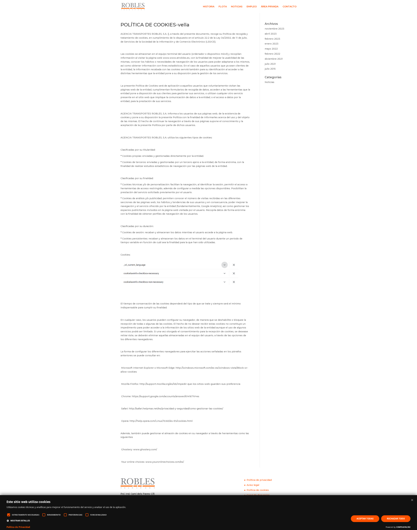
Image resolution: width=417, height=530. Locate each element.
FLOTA (223, 6)
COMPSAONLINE (403, 527)
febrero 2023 (272, 38)
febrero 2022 (272, 53)
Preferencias (75, 515)
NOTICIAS (236, 6)
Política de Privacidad (18, 527)
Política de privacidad (259, 479)
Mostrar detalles (20, 520)
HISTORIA (208, 6)
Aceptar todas (365, 518)
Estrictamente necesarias (25, 515)
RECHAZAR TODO (396, 518)
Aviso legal (253, 485)
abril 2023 (271, 33)
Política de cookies (258, 490)
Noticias (269, 82)
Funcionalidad (98, 515)
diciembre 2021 (274, 58)
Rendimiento (54, 515)
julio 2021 (270, 63)
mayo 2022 (271, 48)
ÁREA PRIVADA (269, 6)
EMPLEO (252, 6)
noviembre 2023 (274, 28)
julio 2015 (270, 68)
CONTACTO (289, 6)
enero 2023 (271, 43)
